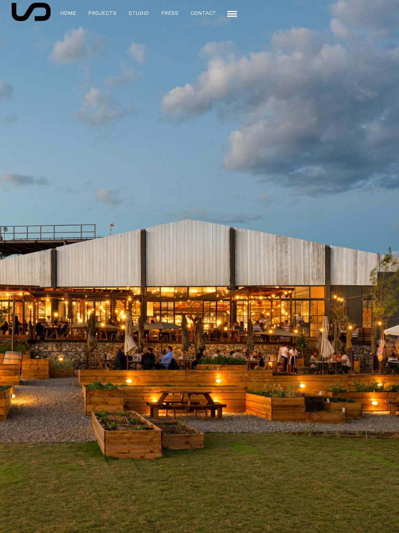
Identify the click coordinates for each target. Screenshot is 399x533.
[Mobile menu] (232, 14)
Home (68, 13)
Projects (102, 13)
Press (169, 13)
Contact (203, 13)
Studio (139, 13)
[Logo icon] (31, 12)
